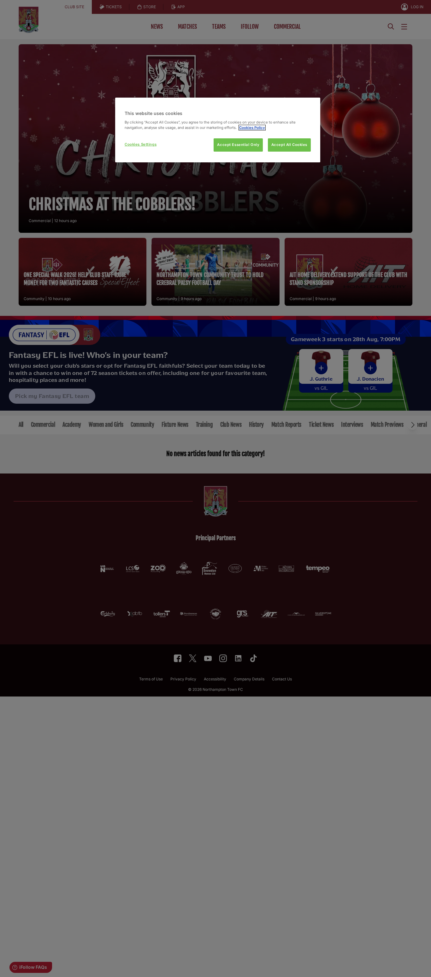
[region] (217, 130)
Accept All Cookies (289, 144)
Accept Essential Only (238, 144)
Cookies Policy (252, 127)
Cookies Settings (140, 144)
